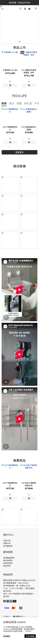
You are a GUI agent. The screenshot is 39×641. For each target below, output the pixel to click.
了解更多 (27, 631)
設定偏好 (6, 636)
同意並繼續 (30, 636)
